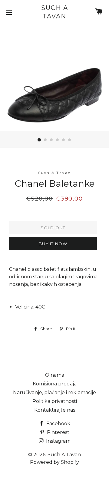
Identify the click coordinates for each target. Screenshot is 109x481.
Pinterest (57, 432)
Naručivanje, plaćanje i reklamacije (54, 392)
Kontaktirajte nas (54, 410)
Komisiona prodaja (55, 384)
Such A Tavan (54, 12)
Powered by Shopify (54, 462)
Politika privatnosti (54, 401)
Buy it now (53, 243)
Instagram (58, 441)
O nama (54, 375)
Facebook (57, 423)
